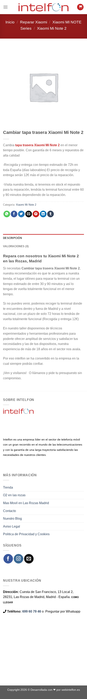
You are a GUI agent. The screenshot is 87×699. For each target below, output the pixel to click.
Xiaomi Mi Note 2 (52, 28)
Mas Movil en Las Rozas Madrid (26, 503)
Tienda (8, 487)
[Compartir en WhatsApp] (6, 214)
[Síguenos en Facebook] (8, 558)
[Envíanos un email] (29, 558)
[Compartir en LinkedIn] (43, 214)
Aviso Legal (11, 526)
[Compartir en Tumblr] (50, 214)
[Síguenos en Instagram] (18, 558)
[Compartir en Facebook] (14, 214)
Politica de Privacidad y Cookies (26, 534)
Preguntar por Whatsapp (62, 611)
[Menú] (5, 7)
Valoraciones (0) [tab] (16, 246)
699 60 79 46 (31, 611)
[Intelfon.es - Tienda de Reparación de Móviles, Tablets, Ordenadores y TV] (43, 7)
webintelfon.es (71, 689)
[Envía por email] (28, 214)
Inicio (10, 22)
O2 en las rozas (14, 495)
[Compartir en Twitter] (21, 214)
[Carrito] (80, 7)
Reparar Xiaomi (33, 22)
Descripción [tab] (12, 238)
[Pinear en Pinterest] (36, 214)
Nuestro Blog (12, 518)
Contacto (9, 511)
